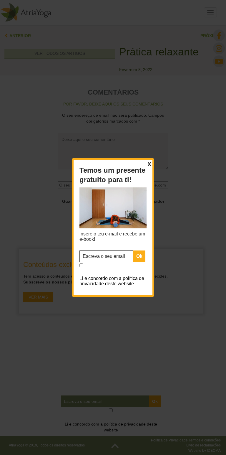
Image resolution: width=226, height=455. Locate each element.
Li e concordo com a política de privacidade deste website (111, 281)
